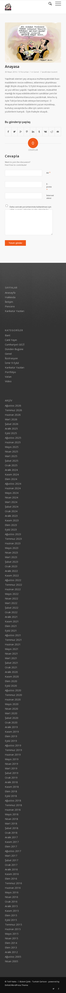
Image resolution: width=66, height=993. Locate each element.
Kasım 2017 (12, 841)
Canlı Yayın (11, 340)
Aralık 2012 (11, 952)
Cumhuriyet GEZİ (14, 344)
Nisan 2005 (11, 961)
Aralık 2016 (11, 869)
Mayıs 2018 (11, 814)
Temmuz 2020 (13, 695)
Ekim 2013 (11, 947)
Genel (36, 72)
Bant (7, 335)
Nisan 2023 (11, 552)
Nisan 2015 (11, 938)
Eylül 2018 (11, 796)
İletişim (9, 301)
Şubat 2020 (11, 717)
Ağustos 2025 (13, 437)
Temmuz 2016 (13, 883)
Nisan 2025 (11, 451)
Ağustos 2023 (13, 534)
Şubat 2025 (11, 460)
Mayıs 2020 (11, 704)
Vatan (8, 376)
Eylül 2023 (11, 529)
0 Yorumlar (24, 72)
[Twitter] (53, 988)
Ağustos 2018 (13, 800)
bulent (54, 72)
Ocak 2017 (11, 864)
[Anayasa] (33, 42)
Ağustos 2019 (13, 745)
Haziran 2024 (13, 488)
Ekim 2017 (11, 846)
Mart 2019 (11, 768)
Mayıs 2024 (11, 492)
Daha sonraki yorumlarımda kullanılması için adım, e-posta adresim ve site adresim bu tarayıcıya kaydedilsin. (30, 209)
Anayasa (12, 66)
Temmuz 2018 (13, 805)
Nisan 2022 (11, 598)
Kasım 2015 (12, 910)
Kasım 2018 (12, 786)
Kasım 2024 (12, 474)
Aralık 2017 (11, 837)
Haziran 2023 (13, 543)
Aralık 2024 (11, 469)
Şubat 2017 (11, 860)
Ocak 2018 (11, 832)
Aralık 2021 (11, 616)
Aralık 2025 (11, 428)
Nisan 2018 (11, 819)
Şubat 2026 (11, 424)
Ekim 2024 (11, 479)
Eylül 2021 (11, 630)
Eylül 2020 (11, 685)
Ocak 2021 (11, 667)
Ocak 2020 (11, 722)
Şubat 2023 (11, 561)
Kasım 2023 (12, 520)
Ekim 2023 (11, 525)
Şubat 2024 (11, 506)
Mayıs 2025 (11, 447)
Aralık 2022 (11, 571)
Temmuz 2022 (13, 584)
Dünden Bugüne (14, 349)
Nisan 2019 (11, 763)
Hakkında (10, 297)
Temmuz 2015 (13, 924)
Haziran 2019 (13, 754)
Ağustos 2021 (13, 635)
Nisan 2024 (11, 497)
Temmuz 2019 (13, 750)
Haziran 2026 (13, 414)
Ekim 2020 (11, 681)
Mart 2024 (11, 502)
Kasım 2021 (12, 621)
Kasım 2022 (12, 575)
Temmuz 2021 (13, 639)
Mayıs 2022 (11, 593)
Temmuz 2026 (13, 410)
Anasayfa (10, 292)
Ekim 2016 (11, 878)
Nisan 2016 (11, 897)
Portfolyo (10, 372)
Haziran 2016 (13, 887)
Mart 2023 (11, 557)
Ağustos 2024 (13, 483)
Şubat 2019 (11, 773)
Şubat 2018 (11, 828)
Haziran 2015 (13, 929)
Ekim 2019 (11, 736)
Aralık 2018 (11, 782)
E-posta (49, 187)
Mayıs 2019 (11, 759)
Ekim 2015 (11, 915)
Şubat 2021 (11, 662)
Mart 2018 (11, 823)
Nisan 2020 (11, 708)
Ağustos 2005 (13, 956)
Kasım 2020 (12, 676)
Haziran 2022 (13, 589)
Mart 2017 (11, 855)
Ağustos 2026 (13, 405)
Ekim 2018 (11, 791)
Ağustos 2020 (13, 690)
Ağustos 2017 (13, 851)
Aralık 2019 (11, 727)
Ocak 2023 (11, 566)
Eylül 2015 (11, 920)
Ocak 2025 (11, 465)
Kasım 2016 (12, 874)
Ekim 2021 (11, 626)
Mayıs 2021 (11, 649)
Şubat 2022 (11, 607)
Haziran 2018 (13, 809)
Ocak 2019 (11, 777)
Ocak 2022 (11, 612)
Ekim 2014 (11, 943)
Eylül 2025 (11, 433)
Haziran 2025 (13, 442)
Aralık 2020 (11, 672)
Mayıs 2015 (11, 933)
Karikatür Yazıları (14, 311)
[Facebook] (58, 988)
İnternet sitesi (50, 197)
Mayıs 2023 (11, 548)
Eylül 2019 (11, 740)
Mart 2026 (11, 419)
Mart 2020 (11, 713)
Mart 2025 (11, 456)
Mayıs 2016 (11, 892)
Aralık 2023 (11, 515)
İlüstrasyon (11, 358)
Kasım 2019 (12, 731)
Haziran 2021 (13, 644)
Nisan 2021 (11, 653)
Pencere (10, 306)
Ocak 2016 (11, 901)
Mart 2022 (11, 603)
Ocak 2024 (11, 511)
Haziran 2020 (13, 699)
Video (8, 381)
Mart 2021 (11, 658)
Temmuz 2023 (13, 538)
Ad (48, 172)
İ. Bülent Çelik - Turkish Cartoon (32, 981)
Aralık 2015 (11, 906)
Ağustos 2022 (13, 580)
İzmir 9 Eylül (12, 363)
